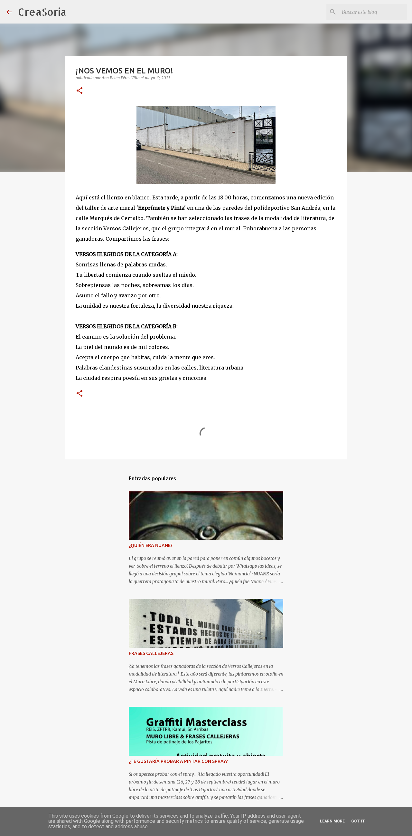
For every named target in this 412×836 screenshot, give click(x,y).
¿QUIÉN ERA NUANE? (151, 545)
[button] (79, 91)
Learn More (332, 821)
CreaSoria (42, 11)
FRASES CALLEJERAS (151, 653)
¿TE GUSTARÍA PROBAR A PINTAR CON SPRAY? (178, 761)
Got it (358, 821)
